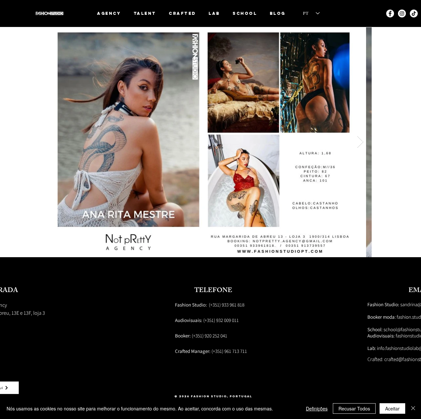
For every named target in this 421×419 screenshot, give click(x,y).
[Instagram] (402, 13)
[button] (145, 13)
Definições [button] (317, 408)
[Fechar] (413, 408)
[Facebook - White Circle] (390, 13)
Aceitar (392, 408)
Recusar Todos (354, 408)
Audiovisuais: (381, 336)
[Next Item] (360, 142)
